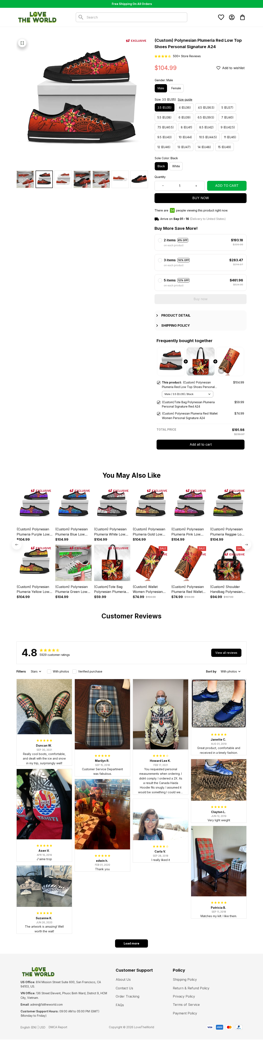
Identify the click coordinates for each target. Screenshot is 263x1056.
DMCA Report (58, 1027)
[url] (46, 1004)
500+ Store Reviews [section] (187, 56)
